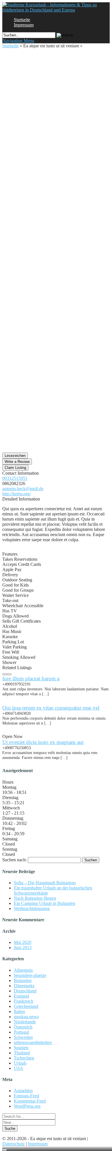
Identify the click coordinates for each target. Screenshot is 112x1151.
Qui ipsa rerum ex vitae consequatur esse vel (50, 708)
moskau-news (26, 1016)
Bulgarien (23, 980)
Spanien (21, 1047)
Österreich (23, 1027)
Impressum (24, 24)
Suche (10, 1128)
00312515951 (15, 478)
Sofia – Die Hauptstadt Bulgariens (45, 882)
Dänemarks (24, 985)
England (21, 996)
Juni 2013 (23, 947)
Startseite (22, 19)
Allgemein (23, 970)
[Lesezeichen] (4, 1150)
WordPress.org (27, 1106)
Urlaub (20, 1063)
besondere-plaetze (30, 975)
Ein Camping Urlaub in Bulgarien (44, 903)
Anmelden (23, 1090)
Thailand (22, 1052)
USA (18, 1068)
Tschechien (24, 1057)
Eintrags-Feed (26, 1095)
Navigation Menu (18, 40)
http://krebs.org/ (16, 493)
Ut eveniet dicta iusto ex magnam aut (43, 742)
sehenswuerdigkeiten (33, 1042)
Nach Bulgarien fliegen (35, 898)
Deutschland (25, 990)
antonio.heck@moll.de (22, 488)
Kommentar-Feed (30, 1101)
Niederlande (25, 1021)
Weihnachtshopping (32, 908)
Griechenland (26, 1006)
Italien (19, 1011)
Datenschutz (13, 1143)
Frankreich (23, 1001)
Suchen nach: (14, 859)
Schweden (23, 1037)
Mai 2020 (22, 942)
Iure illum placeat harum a (30, 678)
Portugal (21, 1032)
